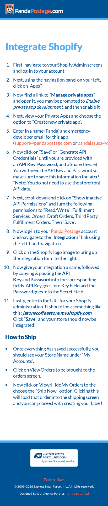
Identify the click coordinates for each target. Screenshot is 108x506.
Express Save (54, 479)
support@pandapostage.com (43, 143)
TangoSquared (77, 493)
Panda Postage (65, 231)
